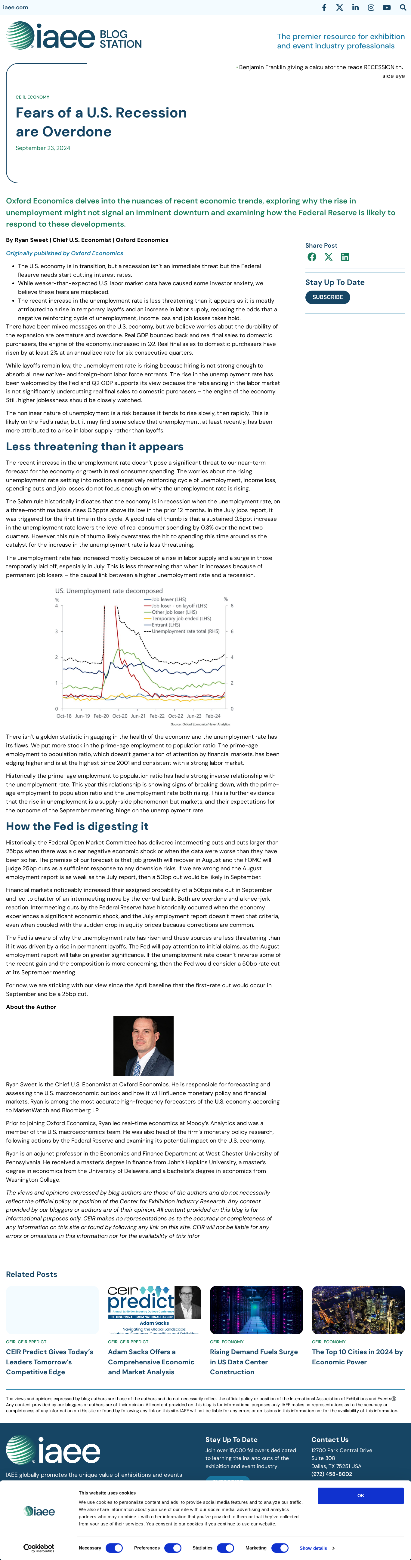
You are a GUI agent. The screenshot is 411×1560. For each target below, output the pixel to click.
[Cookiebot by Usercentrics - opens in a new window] (39, 1548)
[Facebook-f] (324, 7)
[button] (312, 257)
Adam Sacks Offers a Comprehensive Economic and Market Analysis (151, 1362)
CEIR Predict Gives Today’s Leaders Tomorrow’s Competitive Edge (49, 1362)
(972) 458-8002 (331, 1474)
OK (360, 1495)
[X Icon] (339, 7)
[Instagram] (370, 7)
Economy (38, 97)
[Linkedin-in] (355, 7)
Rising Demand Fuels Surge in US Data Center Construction (254, 1362)
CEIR (20, 97)
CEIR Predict (32, 1342)
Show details (313, 1548)
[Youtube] (386, 7)
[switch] (172, 1548)
